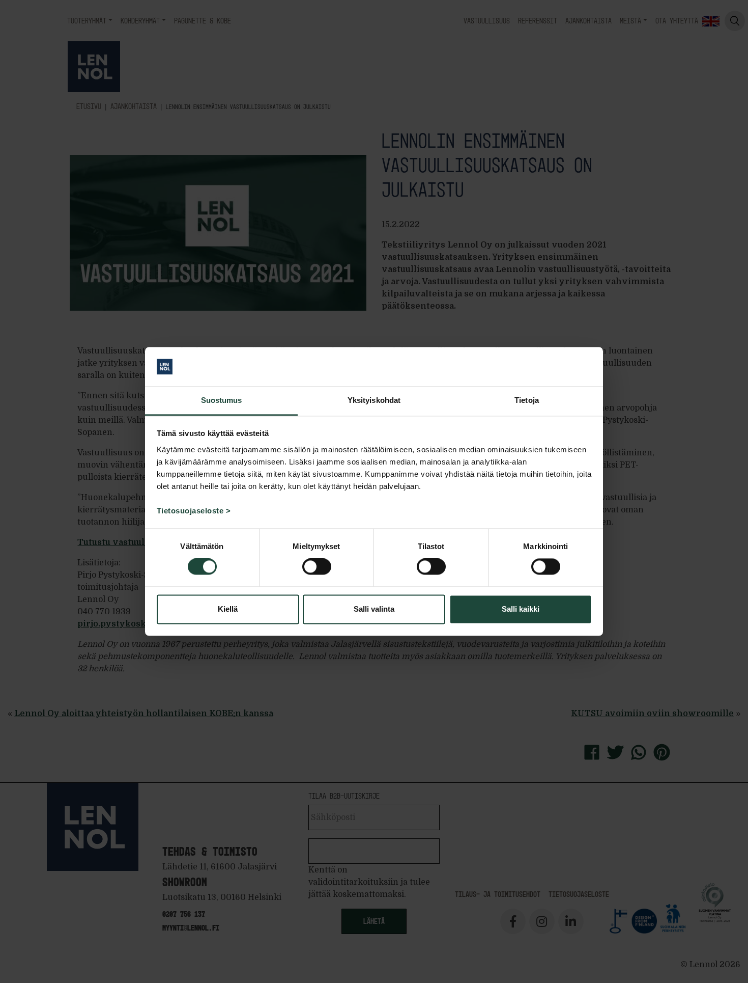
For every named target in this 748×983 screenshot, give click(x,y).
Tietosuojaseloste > (194, 510)
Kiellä (228, 609)
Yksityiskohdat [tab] (374, 400)
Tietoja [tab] (526, 400)
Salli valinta (374, 609)
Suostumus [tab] (221, 400)
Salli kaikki (520, 609)
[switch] (316, 567)
